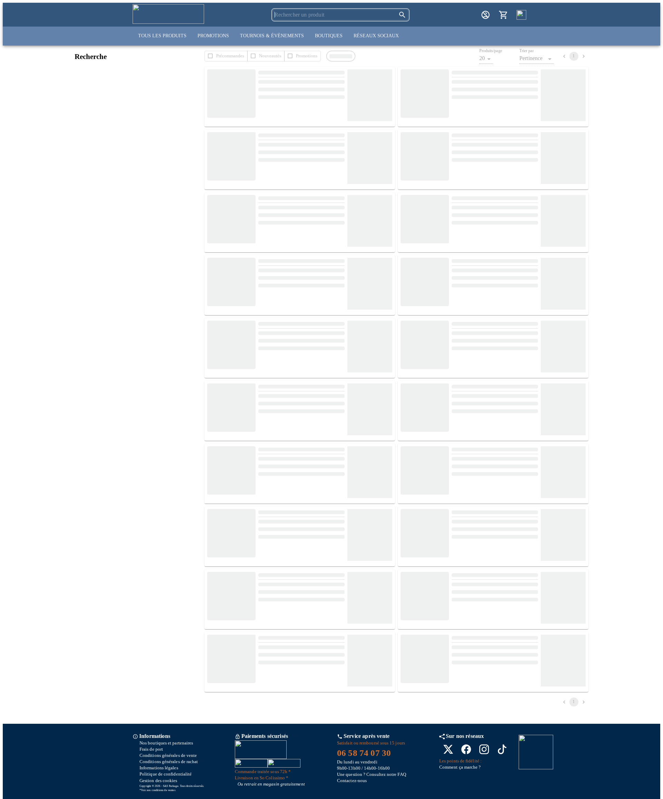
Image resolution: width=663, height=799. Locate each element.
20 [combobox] (482, 58)
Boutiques (329, 35)
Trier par (526, 51)
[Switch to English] (521, 15)
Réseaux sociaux (376, 35)
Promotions (213, 35)
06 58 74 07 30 (364, 753)
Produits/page (490, 51)
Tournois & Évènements (272, 35)
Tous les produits (162, 35)
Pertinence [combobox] (531, 58)
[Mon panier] (503, 15)
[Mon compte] (485, 15)
